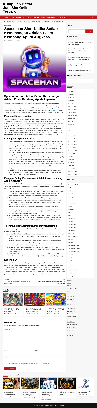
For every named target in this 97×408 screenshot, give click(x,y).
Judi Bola (18, 17)
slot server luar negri (73, 251)
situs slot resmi (71, 327)
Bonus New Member (73, 184)
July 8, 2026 (85, 394)
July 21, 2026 (48, 399)
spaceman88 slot (72, 270)
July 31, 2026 (11, 396)
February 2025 (72, 136)
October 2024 (72, 147)
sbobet (70, 206)
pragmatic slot (71, 330)
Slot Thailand (61, 17)
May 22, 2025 (54, 313)
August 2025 (71, 118)
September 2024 (72, 150)
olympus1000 (7, 304)
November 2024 (72, 144)
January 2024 (71, 168)
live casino (71, 193)
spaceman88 (71, 266)
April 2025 (71, 130)
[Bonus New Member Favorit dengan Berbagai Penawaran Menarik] (11, 383)
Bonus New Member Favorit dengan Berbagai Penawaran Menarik (80, 43)
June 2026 (71, 94)
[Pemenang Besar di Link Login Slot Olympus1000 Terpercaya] (13, 299)
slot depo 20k (72, 227)
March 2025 (71, 133)
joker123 (69, 285)
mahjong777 (70, 296)
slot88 (70, 257)
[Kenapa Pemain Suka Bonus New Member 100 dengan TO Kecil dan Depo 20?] (56, 299)
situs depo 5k (70, 335)
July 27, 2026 (30, 397)
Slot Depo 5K (71, 230)
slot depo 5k (70, 302)
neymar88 (71, 200)
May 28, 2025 (33, 313)
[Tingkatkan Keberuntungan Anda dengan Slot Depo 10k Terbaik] (67, 383)
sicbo (69, 212)
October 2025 (72, 112)
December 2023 (72, 171)
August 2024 (71, 153)
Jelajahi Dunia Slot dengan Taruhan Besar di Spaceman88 (17, 281)
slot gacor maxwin (72, 324)
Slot (24, 17)
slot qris (70, 242)
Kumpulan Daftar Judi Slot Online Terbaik (17, 7)
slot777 (70, 254)
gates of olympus (71, 316)
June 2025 (71, 124)
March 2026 (71, 103)
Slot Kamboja (51, 17)
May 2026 (71, 97)
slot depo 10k (72, 224)
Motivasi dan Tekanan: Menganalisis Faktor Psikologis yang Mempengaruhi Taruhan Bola (80, 58)
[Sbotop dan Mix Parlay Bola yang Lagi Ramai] (85, 383)
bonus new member (72, 313)
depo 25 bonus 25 (72, 288)
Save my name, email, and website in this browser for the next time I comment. (28, 363)
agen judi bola (70, 299)
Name (6, 350)
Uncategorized (7, 25)
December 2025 (72, 106)
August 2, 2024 (16, 40)
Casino (12, 17)
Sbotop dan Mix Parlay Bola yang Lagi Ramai (79, 70)
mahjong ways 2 (71, 308)
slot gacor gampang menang (74, 332)
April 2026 (71, 100)
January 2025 (71, 138)
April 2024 (71, 165)
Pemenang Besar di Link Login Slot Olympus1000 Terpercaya (11, 309)
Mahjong (43, 17)
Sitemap (5, 17)
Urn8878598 (8, 40)
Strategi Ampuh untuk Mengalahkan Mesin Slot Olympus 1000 (51, 281)
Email (37, 350)
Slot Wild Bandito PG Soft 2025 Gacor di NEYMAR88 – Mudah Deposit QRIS (34, 309)
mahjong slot (71, 197)
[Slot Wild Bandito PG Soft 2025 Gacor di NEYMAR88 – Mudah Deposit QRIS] (34, 299)
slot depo (70, 221)
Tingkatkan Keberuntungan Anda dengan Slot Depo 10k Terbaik (79, 64)
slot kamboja (71, 239)
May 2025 (71, 127)
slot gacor (71, 233)
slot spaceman (54, 110)
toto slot (70, 273)
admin (6, 313)
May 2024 (71, 162)
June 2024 (71, 159)
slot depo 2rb (70, 304)
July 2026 (70, 91)
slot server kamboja (73, 245)
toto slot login (71, 322)
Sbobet (29, 17)
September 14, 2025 (13, 313)
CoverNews (53, 405)
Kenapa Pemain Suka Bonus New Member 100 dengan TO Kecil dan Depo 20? (55, 309)
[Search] (93, 17)
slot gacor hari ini (73, 236)
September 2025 (72, 115)
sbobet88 (71, 209)
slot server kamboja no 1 (74, 248)
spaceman (71, 263)
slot (68, 293)
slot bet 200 (71, 218)
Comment (7, 329)
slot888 (70, 260)
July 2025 (70, 121)
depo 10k (69, 280)
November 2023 (72, 174)
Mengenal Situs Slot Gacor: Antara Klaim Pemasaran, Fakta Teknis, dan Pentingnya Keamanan (79, 50)
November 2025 (72, 109)
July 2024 (70, 156)
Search (69, 25)
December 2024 (72, 141)
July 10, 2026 (67, 396)
